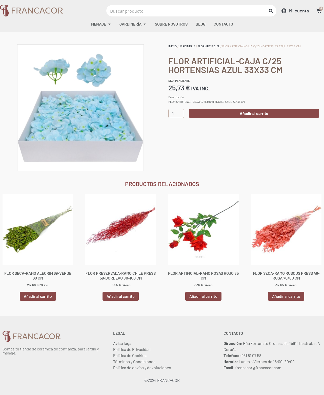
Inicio (172, 46)
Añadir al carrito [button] (38, 296)
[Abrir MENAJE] (109, 24)
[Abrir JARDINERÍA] (145, 24)
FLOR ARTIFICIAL (209, 46)
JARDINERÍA (187, 46)
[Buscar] (270, 10)
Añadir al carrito (254, 113)
